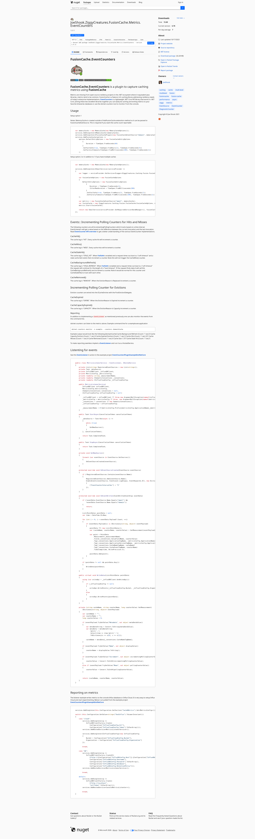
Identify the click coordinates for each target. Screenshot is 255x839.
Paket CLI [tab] (108, 40)
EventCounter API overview (85, 231)
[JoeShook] (160, 82)
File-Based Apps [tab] (132, 40)
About (115, 830)
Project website (166, 43)
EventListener (105, 343)
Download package (168, 56)
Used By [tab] (115, 52)
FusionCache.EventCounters (89, 87)
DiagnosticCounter (167, 109)
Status (113, 813)
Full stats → (181, 18)
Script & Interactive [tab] (119, 40)
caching (162, 90)
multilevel (163, 93)
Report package (167, 70)
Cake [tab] (141, 40)
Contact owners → (178, 77)
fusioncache (164, 96)
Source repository (167, 48)
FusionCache (97, 90)
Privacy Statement (158, 830)
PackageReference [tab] (90, 40)
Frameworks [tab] (88, 52)
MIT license (165, 52)
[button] (150, 43)
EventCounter (177, 106)
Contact (74, 813)
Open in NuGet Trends (169, 66)
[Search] (182, 8)
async (174, 99)
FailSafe (101, 256)
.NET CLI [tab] (74, 40)
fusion (172, 93)
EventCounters (106, 99)
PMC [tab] (81, 40)
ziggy (162, 103)
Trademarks (170, 830)
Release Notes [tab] (139, 52)
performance (165, 99)
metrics (169, 103)
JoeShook (166, 82)
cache (170, 90)
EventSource (164, 106)
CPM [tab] (100, 40)
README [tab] (76, 52)
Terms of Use (124, 830)
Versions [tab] (126, 52)
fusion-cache (176, 96)
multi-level (179, 90)
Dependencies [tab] (103, 52)
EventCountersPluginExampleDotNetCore (129, 355)
